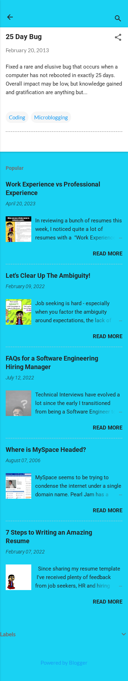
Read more (107, 253)
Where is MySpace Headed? (46, 449)
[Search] (118, 19)
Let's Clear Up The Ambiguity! (48, 275)
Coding (17, 117)
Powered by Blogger (64, 662)
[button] (118, 38)
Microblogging (51, 117)
